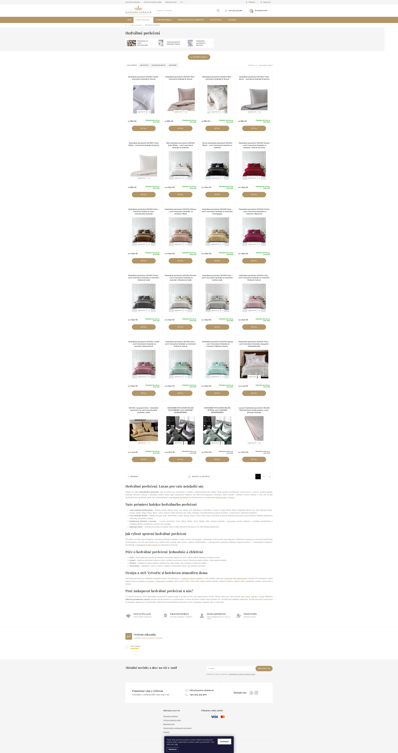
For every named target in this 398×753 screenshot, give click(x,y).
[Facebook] (251, 692)
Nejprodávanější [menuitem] (158, 65)
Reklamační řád (171, 2)
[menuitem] (129, 20)
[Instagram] (256, 692)
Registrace (267, 2)
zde (176, 744)
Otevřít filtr (199, 57)
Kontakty (166, 732)
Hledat (218, 10)
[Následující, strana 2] (264, 476)
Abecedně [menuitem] (173, 65)
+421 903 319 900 (235, 11)
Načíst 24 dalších (201, 476)
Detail (144, 128)
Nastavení (173, 749)
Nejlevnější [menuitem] (132, 65)
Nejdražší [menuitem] (144, 65)
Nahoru (134, 476)
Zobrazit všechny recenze (152, 638)
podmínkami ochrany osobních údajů (242, 674)
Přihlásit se (264, 668)
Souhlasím (224, 742)
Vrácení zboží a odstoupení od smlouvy (177, 728)
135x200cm (142, 112)
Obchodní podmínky (132, 2)
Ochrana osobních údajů (152, 2)
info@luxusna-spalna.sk (202, 690)
